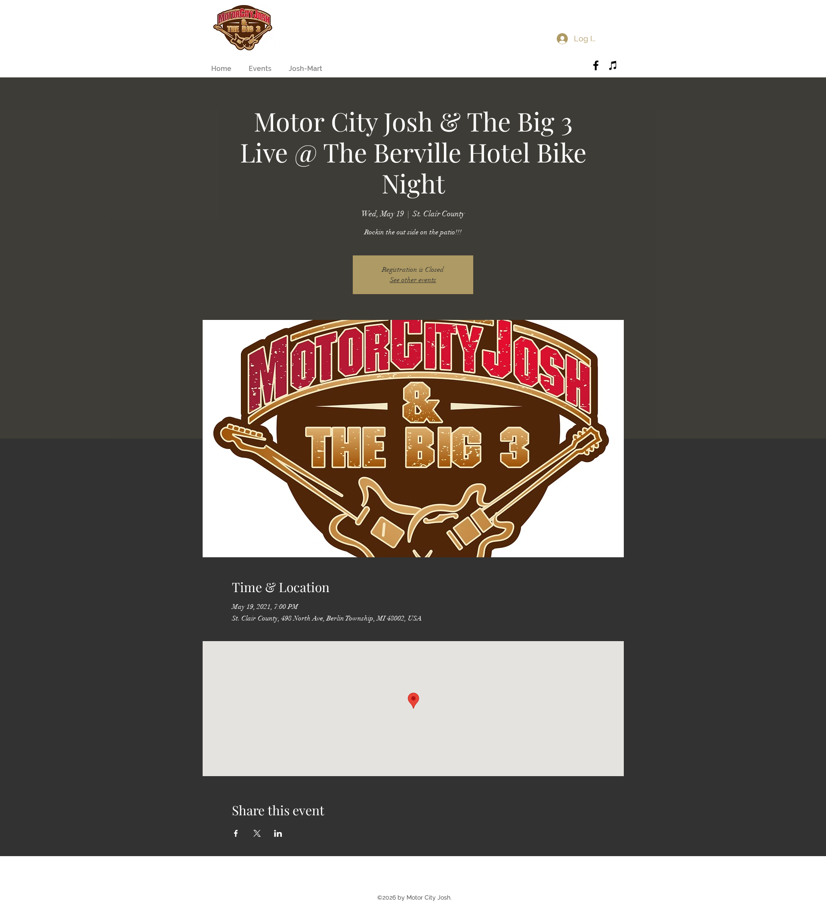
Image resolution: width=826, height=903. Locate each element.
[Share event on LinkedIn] (278, 833)
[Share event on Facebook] (236, 833)
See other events (413, 280)
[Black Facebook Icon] (595, 65)
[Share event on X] (257, 833)
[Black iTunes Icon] (613, 65)
